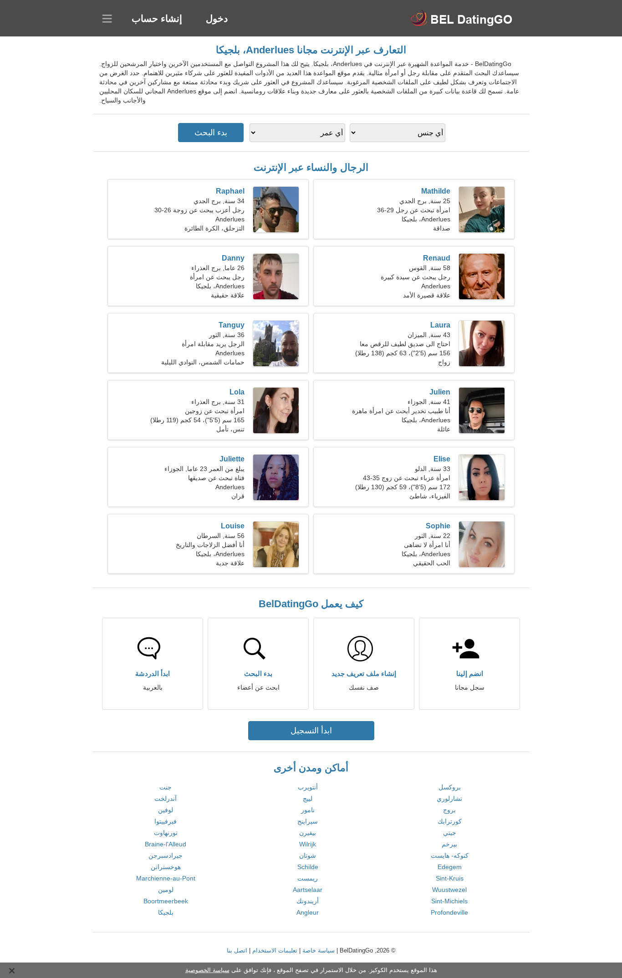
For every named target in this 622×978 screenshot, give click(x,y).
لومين (165, 889)
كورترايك (450, 821)
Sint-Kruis (450, 878)
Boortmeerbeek (165, 901)
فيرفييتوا (165, 821)
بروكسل (449, 787)
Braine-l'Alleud (165, 844)
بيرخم (449, 844)
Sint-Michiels (449, 901)
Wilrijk (307, 844)
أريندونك (307, 901)
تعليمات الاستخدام (274, 950)
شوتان (307, 855)
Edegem (450, 866)
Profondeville (449, 912)
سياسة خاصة (318, 950)
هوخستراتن (166, 866)
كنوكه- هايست (450, 855)
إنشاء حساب (157, 18)
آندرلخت (165, 798)
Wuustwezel (449, 889)
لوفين (165, 810)
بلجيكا (165, 912)
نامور (308, 810)
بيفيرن (307, 832)
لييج (307, 798)
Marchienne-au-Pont (165, 878)
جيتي (449, 832)
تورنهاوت (166, 832)
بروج (449, 810)
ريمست (307, 878)
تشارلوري (449, 798)
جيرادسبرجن (165, 855)
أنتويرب (308, 787)
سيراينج (307, 821)
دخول (217, 18)
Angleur (307, 912)
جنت (165, 787)
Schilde (307, 866)
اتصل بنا (237, 950)
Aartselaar (307, 889)
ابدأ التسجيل (311, 730)
